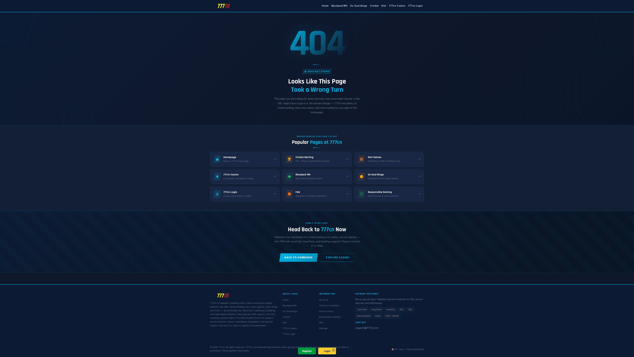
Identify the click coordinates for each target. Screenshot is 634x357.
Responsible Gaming (329, 317)
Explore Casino (337, 257)
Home (325, 5)
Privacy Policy (326, 311)
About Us (323, 299)
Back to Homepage (298, 257)
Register (307, 351)
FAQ (321, 322)
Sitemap (323, 328)
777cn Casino (397, 5)
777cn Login (415, 5)
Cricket (374, 5)
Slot (383, 5)
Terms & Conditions (329, 305)
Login (327, 351)
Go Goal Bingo (358, 5)
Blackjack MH (339, 5)
